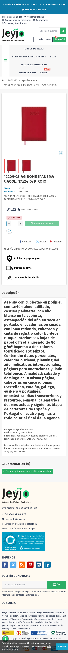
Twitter (13, 565)
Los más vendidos (12, 17)
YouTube (30, 565)
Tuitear (42, 241)
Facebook (5, 565)
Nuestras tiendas (34, 17)
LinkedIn (47, 565)
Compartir (27, 241)
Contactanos (41, 20)
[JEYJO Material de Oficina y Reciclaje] (13, 34)
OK (58, 584)
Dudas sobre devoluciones (17, 20)
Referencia (9, 191)
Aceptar (61, 646)
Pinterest (57, 241)
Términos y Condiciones (14, 23)
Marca (7, 188)
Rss (22, 565)
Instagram (39, 565)
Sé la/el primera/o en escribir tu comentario (27, 471)
